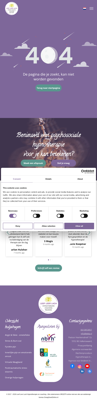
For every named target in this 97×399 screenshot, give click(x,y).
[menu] (91, 8)
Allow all (79, 226)
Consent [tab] (17, 179)
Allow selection (48, 226)
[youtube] (87, 366)
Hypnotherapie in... (84, 357)
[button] (88, 232)
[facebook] (72, 366)
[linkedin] (82, 371)
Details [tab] (48, 179)
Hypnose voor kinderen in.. (79, 360)
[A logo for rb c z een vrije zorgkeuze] (48, 352)
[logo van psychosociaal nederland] (48, 374)
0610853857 (86, 329)
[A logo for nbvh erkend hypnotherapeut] (48, 338)
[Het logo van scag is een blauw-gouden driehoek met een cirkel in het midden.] (48, 363)
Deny (18, 226)
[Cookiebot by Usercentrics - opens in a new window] (83, 172)
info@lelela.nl (86, 333)
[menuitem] (18, 335)
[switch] (36, 216)
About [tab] (80, 179)
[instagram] (80, 366)
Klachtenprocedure (84, 353)
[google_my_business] (89, 371)
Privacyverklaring (85, 345)
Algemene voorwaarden (82, 349)
